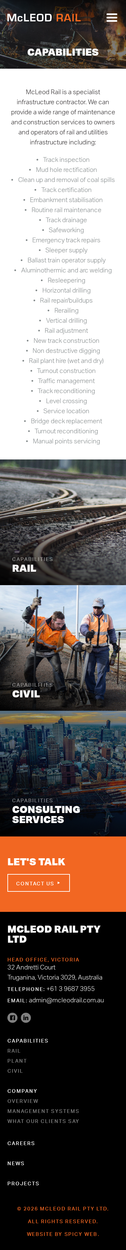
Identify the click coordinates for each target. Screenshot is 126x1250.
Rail (14, 1050)
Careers (21, 1142)
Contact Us (36, 882)
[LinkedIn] (26, 1018)
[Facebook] (12, 1018)
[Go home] (44, 17)
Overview (23, 1100)
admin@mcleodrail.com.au (66, 1001)
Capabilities (28, 1040)
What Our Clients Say (43, 1120)
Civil (15, 1070)
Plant (17, 1060)
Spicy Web (81, 1233)
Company (22, 1090)
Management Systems (43, 1110)
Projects (23, 1182)
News (16, 1162)
